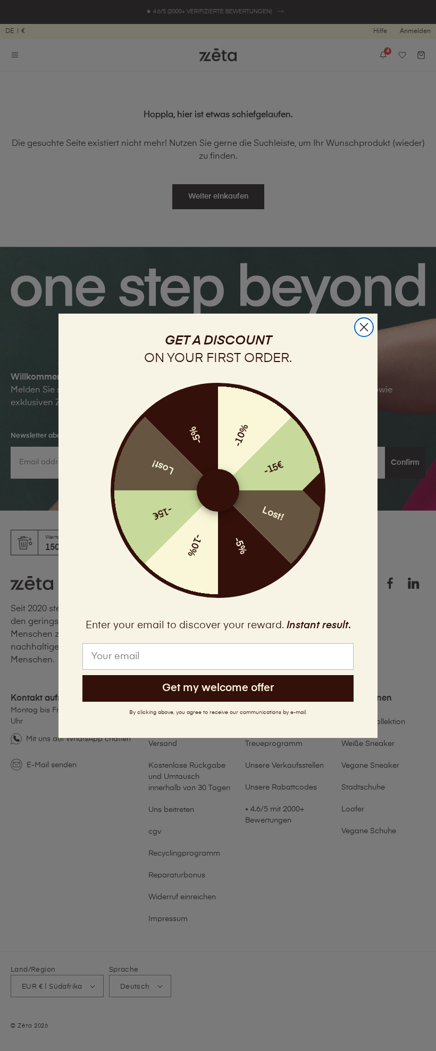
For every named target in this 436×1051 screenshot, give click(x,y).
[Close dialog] (364, 327)
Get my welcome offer (218, 688)
